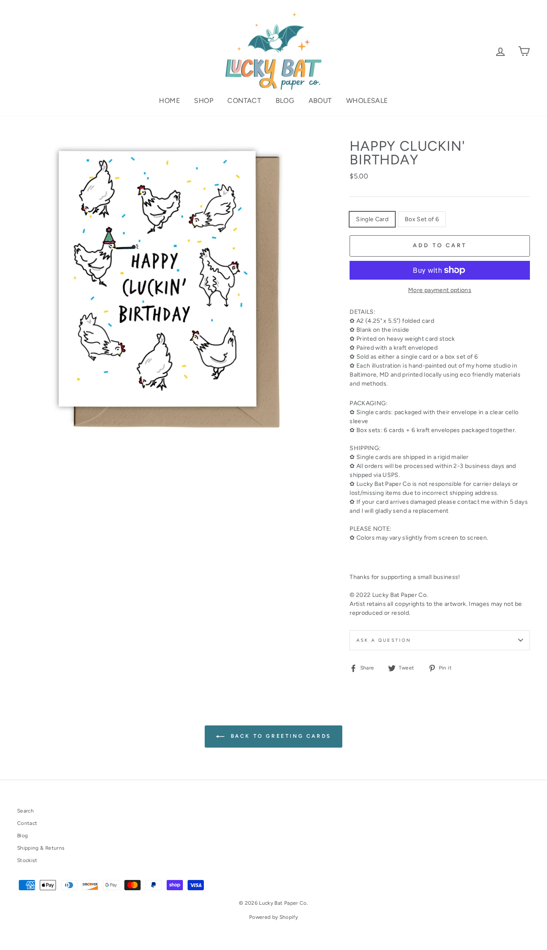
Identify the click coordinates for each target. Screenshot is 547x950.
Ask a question (383, 640)
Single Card (372, 219)
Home (169, 100)
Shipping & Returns (41, 848)
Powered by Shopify (273, 917)
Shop (203, 100)
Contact (244, 100)
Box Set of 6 (422, 219)
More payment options (439, 290)
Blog (285, 100)
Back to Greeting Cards (279, 736)
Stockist (27, 860)
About (320, 100)
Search (25, 811)
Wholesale (367, 100)
